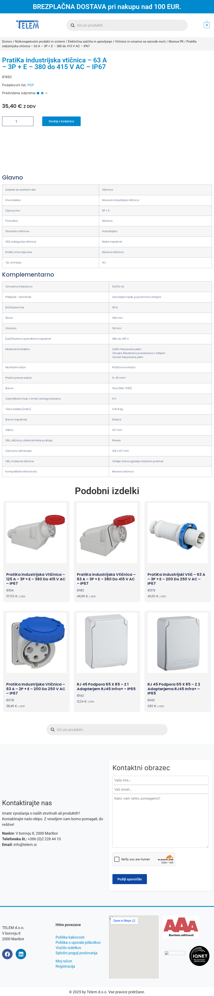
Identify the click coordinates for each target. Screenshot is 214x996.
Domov (7, 41)
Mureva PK (176, 41)
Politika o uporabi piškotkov (78, 942)
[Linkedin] (21, 954)
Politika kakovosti (70, 937)
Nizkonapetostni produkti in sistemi (40, 41)
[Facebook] (7, 954)
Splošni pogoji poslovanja (76, 953)
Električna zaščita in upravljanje (90, 41)
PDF (31, 85)
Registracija (65, 966)
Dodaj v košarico (61, 121)
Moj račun (64, 961)
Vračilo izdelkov (68, 947)
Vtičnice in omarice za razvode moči (140, 41)
